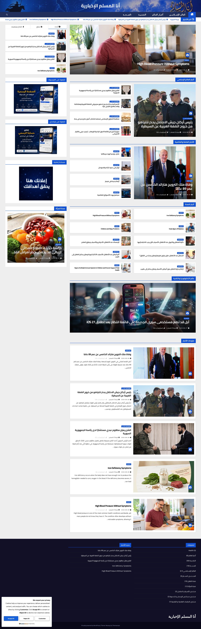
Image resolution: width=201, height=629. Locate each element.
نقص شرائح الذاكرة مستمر (170, 322)
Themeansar (116, 625)
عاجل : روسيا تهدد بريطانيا (110, 153)
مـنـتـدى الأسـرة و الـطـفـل (186, 591)
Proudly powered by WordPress (90, 625)
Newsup (108, 625)
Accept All (11, 618)
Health (187, 60)
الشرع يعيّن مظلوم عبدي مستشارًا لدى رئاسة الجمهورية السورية (31, 59)
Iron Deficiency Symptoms (46, 70)
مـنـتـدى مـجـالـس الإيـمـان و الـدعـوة (183, 596)
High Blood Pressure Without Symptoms (106, 215)
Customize (42, 618)
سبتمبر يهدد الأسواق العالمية (108, 195)
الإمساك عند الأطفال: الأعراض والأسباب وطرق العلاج (100, 242)
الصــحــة (127, 14)
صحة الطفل (180, 240)
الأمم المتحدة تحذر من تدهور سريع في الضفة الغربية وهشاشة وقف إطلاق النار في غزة (96, 105)
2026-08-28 (183, 70)
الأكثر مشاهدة (17, 26)
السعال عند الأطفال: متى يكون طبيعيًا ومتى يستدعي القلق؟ (162, 255)
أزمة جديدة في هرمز (112, 181)
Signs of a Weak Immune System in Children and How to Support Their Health (96, 269)
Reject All (27, 618)
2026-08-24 (56, 258)
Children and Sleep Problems (170, 64)
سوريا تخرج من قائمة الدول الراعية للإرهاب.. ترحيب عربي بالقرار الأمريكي (97, 132)
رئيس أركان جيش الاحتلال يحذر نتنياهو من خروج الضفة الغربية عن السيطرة (31, 47)
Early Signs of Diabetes (176, 228)
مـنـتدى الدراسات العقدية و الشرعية (183, 601)
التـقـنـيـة (142, 14)
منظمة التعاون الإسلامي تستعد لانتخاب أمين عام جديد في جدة (96, 118)
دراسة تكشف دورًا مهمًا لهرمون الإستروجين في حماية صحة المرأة (38, 250)
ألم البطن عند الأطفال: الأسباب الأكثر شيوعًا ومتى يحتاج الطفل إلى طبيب (95, 255)
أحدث (56, 26)
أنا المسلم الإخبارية (100, 5)
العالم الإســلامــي (177, 14)
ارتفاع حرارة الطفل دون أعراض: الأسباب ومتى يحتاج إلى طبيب (162, 269)
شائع (38, 26)
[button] (7, 14)
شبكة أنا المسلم (171, 70)
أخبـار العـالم (157, 14)
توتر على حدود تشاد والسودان (108, 167)
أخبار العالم (51, 34)
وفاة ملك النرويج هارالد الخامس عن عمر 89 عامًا (38, 36)
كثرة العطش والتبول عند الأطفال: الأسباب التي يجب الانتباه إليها (160, 242)
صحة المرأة (58, 245)
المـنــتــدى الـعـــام (189, 576)
